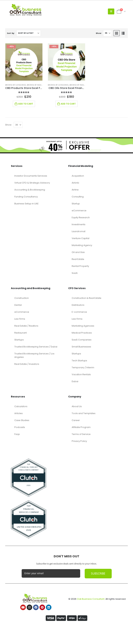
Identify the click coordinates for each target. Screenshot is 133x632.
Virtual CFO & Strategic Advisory (32, 182)
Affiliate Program (81, 427)
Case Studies (21, 420)
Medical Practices (82, 332)
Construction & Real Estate (86, 298)
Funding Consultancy (26, 196)
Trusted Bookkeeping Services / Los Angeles (34, 355)
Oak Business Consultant (90, 598)
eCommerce (79, 210)
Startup (76, 203)
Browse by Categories (15, 85)
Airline (75, 189)
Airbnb (75, 182)
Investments (78, 224)
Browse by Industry (36, 85)
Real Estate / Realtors (26, 325)
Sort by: (11, 33)
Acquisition (78, 175)
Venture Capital (80, 238)
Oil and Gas (78, 252)
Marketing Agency (82, 245)
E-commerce (79, 312)
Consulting (78, 196)
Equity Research (81, 217)
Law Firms (19, 319)
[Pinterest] (42, 607)
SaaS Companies (81, 339)
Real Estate (78, 259)
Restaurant (20, 332)
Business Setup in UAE (26, 203)
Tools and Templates (83, 413)
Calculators (20, 406)
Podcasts (19, 427)
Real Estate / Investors (26, 364)
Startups (19, 339)
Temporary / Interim (83, 367)
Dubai (75, 381)
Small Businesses (81, 346)
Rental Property (80, 266)
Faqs (17, 434)
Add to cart (25, 103)
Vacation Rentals (81, 374)
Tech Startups (79, 360)
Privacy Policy (79, 441)
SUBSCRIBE (98, 573)
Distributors (78, 305)
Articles (18, 413)
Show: (99, 33)
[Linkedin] (48, 607)
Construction (21, 298)
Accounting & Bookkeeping (29, 189)
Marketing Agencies (83, 325)
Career (76, 420)
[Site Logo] (26, 11)
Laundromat (78, 231)
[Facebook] (36, 607)
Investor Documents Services (30, 175)
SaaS (75, 273)
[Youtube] (23, 607)
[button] (111, 11)
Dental (18, 305)
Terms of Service (81, 434)
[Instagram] (29, 607)
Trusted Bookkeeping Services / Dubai (35, 346)
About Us (77, 406)
